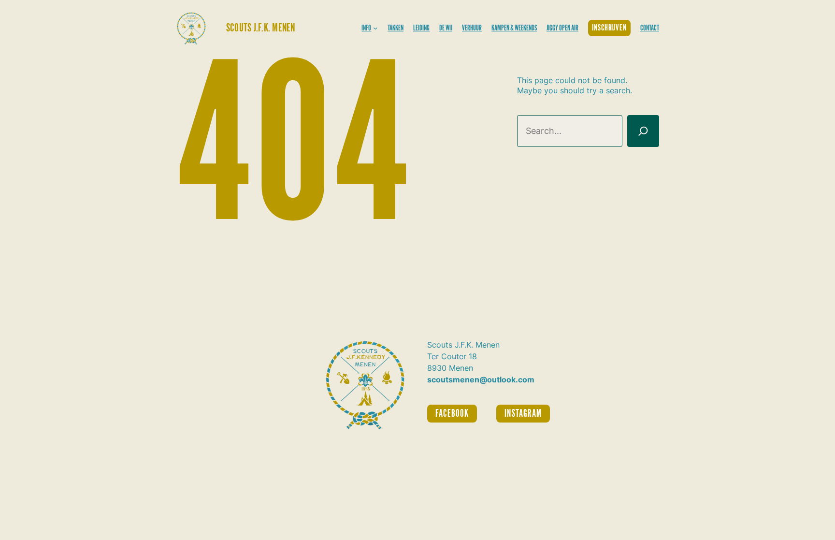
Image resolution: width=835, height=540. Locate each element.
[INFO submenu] (375, 28)
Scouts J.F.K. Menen (260, 28)
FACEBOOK (452, 414)
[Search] (643, 131)
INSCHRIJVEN (609, 28)
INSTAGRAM (522, 414)
